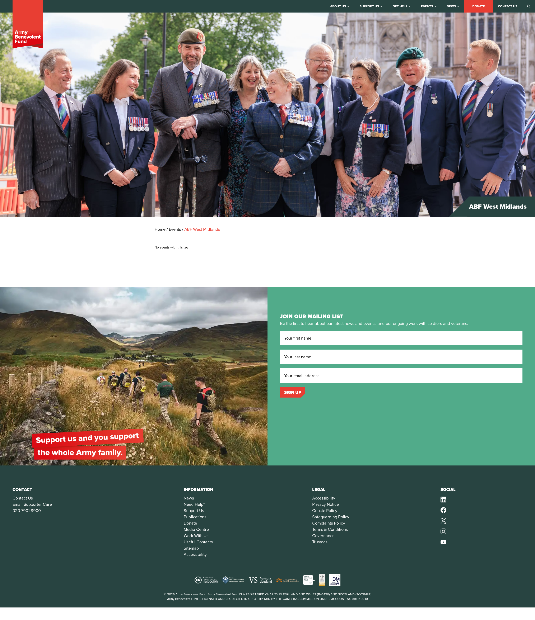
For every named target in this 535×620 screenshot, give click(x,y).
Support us (369, 6)
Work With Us (196, 536)
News (451, 6)
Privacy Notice (325, 504)
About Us (338, 6)
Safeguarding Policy (330, 517)
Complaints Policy (328, 523)
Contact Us (23, 498)
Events (427, 6)
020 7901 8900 (27, 510)
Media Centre (196, 529)
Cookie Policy (324, 510)
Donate (478, 6)
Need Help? (194, 504)
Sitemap (191, 548)
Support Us (194, 510)
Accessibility (195, 554)
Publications (195, 517)
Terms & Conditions (330, 529)
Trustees (319, 542)
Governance (323, 536)
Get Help (400, 6)
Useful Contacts (198, 542)
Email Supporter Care (32, 504)
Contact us (507, 6)
